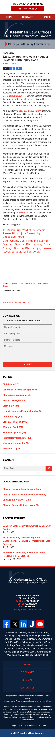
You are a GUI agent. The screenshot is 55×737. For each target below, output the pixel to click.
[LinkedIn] (23, 624)
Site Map (27, 680)
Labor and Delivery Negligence (20, 390)
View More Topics (11, 449)
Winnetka (20, 213)
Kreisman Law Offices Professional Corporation (27, 29)
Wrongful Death (13, 427)
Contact (27, 17)
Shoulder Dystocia (14, 432)
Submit (27, 364)
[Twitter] (15, 624)
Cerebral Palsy (12, 416)
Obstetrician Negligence (17, 395)
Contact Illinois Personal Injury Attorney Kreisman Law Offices (27, 701)
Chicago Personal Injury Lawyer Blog (21, 505)
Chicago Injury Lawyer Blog (17, 500)
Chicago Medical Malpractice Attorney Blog (24, 494)
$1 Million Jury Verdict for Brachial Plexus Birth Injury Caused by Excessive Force (24, 233)
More (47, 17)
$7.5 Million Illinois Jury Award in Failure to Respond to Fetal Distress (24, 554)
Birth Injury (15, 283)
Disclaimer (27, 672)
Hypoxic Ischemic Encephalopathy (22, 411)
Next (26, 302)
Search (49, 468)
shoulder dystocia (37, 83)
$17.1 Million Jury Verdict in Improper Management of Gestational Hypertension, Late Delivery (26, 541)
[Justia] (32, 624)
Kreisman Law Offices (37, 726)
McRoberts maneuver (13, 96)
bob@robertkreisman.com (27, 609)
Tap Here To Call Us (28, 9)
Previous (8, 302)
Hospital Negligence (15, 400)
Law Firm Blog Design (26, 733)
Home (9, 17)
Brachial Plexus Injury (28, 283)
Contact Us (27, 688)
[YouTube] (40, 624)
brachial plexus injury (30, 111)
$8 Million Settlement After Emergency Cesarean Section (27, 527)
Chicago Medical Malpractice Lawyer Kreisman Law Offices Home (27, 697)
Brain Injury (11, 406)
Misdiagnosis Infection (16, 443)
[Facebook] (6, 624)
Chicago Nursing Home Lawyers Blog (22, 489)
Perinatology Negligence (17, 438)
